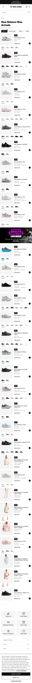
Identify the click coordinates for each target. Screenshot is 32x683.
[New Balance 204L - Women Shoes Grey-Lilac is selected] (3, 325)
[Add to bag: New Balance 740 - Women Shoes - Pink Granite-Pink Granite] (30, 394)
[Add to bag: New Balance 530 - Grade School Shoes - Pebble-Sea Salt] (30, 220)
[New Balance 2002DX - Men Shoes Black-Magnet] (7, 189)
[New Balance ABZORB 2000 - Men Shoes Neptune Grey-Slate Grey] (12, 66)
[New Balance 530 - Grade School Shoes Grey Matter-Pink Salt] (7, 224)
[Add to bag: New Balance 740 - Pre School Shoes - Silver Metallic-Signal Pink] (30, 168)
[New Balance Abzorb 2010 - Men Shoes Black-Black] (16, 136)
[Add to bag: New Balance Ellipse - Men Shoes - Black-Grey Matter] (30, 358)
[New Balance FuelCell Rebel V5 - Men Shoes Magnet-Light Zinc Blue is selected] (3, 417)
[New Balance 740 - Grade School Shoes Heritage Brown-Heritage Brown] (7, 207)
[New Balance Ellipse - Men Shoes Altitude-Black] (7, 362)
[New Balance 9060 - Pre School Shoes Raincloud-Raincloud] (7, 308)
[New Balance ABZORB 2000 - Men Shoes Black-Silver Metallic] (16, 66)
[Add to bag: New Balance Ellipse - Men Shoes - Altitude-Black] (30, 255)
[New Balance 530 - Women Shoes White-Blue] (12, 47)
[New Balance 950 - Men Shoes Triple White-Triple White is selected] (3, 484)
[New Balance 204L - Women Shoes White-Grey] (16, 119)
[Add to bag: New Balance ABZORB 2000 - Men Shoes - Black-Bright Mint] (30, 340)
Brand (20, 31)
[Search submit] (29, 12)
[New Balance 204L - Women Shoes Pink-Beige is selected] (3, 119)
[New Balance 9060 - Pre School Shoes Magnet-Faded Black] (26, 308)
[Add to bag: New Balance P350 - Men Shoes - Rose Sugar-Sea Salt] (30, 547)
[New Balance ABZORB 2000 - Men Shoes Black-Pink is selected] (3, 66)
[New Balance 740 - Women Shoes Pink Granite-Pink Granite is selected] (3, 398)
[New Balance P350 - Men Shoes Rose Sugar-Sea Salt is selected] (3, 551)
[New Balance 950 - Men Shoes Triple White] (7, 276)
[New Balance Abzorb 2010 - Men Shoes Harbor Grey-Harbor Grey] (21, 452)
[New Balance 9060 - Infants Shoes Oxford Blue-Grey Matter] (7, 84)
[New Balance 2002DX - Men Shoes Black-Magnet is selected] (3, 154)
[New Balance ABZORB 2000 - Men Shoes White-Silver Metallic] (21, 66)
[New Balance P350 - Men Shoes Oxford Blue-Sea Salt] (12, 551)
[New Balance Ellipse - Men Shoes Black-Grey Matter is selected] (3, 362)
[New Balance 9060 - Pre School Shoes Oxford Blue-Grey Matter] (16, 308)
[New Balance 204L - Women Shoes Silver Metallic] (7, 119)
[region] (16, 2)
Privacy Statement (21, 670)
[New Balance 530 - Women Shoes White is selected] (3, 47)
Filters (4, 31)
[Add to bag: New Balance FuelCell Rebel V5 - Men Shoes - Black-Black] (30, 376)
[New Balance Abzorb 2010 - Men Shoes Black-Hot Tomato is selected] (3, 452)
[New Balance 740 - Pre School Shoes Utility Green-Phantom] (7, 172)
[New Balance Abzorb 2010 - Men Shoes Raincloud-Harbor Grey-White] (7, 136)
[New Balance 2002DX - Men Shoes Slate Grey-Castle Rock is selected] (3, 189)
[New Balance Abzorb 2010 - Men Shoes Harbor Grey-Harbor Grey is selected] (3, 136)
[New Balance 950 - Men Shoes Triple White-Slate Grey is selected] (3, 276)
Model (27, 31)
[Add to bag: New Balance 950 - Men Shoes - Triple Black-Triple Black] (30, 290)
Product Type (12, 31)
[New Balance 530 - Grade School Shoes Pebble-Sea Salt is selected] (3, 224)
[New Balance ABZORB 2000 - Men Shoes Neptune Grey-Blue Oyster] (7, 66)
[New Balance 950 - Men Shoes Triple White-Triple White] (12, 101)
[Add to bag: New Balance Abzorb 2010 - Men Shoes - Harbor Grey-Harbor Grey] (30, 132)
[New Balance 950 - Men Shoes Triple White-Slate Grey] (7, 101)
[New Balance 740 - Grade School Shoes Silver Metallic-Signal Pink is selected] (3, 207)
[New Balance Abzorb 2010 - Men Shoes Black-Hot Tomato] (21, 136)
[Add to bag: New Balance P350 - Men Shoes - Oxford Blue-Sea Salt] (30, 430)
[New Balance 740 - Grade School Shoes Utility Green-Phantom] (16, 207)
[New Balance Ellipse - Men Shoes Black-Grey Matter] (7, 259)
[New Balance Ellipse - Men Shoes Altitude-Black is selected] (3, 259)
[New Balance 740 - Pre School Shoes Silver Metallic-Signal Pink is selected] (3, 172)
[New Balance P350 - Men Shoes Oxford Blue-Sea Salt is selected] (3, 434)
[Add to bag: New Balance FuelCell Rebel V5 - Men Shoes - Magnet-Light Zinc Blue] (30, 413)
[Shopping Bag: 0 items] (29, 7)
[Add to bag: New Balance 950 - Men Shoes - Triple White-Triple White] (30, 481)
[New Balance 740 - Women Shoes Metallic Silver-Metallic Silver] (12, 398)
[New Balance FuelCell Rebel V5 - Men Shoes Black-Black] (7, 417)
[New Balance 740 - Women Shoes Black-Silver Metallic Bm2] (7, 398)
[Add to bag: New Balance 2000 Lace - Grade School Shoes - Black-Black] (30, 598)
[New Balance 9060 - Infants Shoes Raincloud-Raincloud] (12, 84)
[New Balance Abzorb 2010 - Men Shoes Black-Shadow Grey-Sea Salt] (12, 136)
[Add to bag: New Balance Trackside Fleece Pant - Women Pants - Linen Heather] (30, 499)
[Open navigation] (3, 7)
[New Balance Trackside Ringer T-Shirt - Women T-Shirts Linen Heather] (7, 585)
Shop (4, 648)
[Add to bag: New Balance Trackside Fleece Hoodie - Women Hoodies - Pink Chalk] (30, 533)
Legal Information (7, 640)
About (4, 644)
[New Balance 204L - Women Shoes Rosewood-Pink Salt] (21, 119)
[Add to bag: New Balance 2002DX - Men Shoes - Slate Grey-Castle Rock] (30, 185)
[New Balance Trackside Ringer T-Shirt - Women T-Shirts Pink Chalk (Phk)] (7, 518)
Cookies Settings (16, 681)
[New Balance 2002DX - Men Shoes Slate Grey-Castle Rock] (7, 154)
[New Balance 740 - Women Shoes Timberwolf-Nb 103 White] (16, 398)
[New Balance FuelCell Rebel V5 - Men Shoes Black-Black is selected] (3, 380)
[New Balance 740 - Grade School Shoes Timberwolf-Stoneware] (12, 207)
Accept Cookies (16, 674)
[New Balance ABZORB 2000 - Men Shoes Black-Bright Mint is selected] (3, 344)
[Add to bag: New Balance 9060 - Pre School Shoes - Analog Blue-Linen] (30, 304)
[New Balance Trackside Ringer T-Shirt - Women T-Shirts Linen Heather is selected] (3, 518)
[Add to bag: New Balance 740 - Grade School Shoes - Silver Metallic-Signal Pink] (30, 203)
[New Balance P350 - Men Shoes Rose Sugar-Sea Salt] (12, 434)
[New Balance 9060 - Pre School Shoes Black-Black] (12, 308)
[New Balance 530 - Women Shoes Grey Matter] (16, 47)
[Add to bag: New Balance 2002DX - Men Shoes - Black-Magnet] (30, 150)
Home (2, 18)
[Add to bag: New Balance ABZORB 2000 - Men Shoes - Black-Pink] (30, 62)
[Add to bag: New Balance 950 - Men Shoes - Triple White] (30, 97)
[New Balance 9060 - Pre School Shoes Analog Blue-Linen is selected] (3, 308)
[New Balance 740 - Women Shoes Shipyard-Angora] (21, 398)
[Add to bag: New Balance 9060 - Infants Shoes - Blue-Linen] (30, 80)
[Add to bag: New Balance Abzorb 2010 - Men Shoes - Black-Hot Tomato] (30, 448)
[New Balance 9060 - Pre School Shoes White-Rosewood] (21, 308)
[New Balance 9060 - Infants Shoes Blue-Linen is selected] (3, 84)
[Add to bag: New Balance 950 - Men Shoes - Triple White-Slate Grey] (30, 272)
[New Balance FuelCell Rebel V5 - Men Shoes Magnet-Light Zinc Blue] (7, 380)
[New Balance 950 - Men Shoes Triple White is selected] (3, 101)
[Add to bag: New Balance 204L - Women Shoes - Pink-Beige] (30, 115)
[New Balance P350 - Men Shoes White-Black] (7, 434)
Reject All (16, 677)
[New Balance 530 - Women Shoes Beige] (7, 47)
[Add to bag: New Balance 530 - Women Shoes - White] (30, 43)
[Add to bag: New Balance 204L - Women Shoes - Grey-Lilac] (30, 321)
